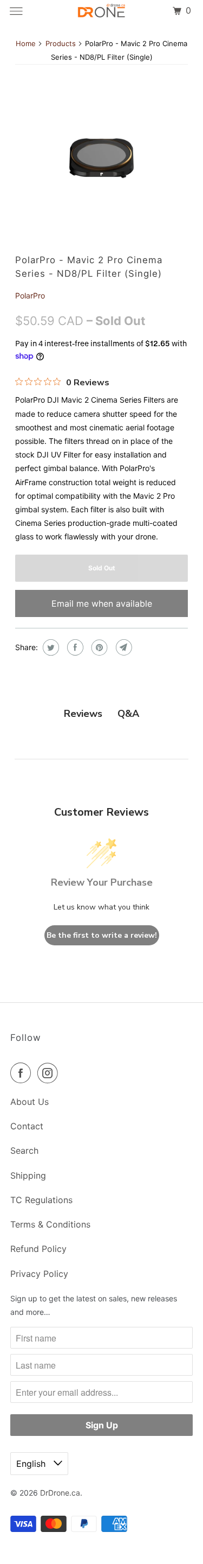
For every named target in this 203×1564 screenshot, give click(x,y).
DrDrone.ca (60, 1492)
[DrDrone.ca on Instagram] (49, 1073)
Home (26, 43)
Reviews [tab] (83, 713)
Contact (26, 1126)
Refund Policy (38, 1248)
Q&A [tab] (128, 713)
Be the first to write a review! (102, 935)
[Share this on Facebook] (73, 647)
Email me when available (101, 603)
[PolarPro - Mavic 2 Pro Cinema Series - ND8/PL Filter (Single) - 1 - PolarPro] (101, 158)
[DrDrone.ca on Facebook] (22, 1073)
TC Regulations (41, 1199)
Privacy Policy (39, 1273)
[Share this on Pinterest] (98, 647)
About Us (29, 1101)
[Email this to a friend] (122, 647)
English (32, 1463)
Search (24, 1150)
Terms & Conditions (50, 1224)
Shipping (28, 1175)
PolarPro (30, 295)
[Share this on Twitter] (49, 647)
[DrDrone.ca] (102, 11)
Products (60, 43)
